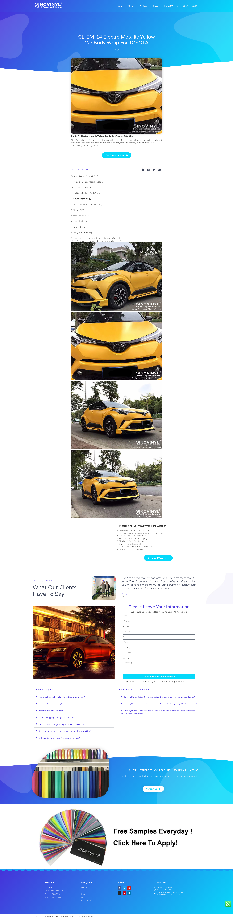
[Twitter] (124, 888)
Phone (126, 626)
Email (125, 637)
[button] (143, 169)
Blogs (155, 6)
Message (127, 658)
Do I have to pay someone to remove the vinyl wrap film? (64, 731)
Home (119, 6)
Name (126, 616)
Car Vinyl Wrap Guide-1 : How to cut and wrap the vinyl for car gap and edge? (159, 697)
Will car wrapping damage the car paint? (57, 717)
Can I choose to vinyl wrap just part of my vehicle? (61, 724)
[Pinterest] (124, 893)
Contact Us (169, 6)
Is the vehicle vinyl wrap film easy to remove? (59, 738)
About (130, 6)
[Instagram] (119, 893)
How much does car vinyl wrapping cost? (57, 704)
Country (126, 647)
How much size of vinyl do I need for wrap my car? (61, 697)
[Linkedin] (129, 893)
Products (143, 6)
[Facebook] (119, 888)
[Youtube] (129, 888)
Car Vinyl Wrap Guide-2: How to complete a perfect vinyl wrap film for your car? (160, 704)
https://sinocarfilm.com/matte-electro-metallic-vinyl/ (96, 241)
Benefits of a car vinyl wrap (50, 710)
